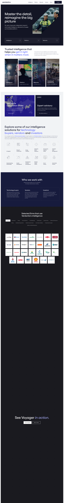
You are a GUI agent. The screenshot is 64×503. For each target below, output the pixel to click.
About (51, 2)
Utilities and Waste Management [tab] (32, 225)
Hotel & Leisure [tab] (39, 220)
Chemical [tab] (8, 220)
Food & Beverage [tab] (32, 220)
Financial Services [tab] (24, 220)
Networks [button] (41, 2)
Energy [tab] (19, 220)
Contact (46, 2)
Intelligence (30, 2)
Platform (36, 2)
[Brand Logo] (6, 2)
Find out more (10, 113)
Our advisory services (43, 113)
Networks (45, 40)
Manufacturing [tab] (46, 220)
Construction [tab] (14, 220)
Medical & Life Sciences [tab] (53, 220)
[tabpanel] (32, 248)
